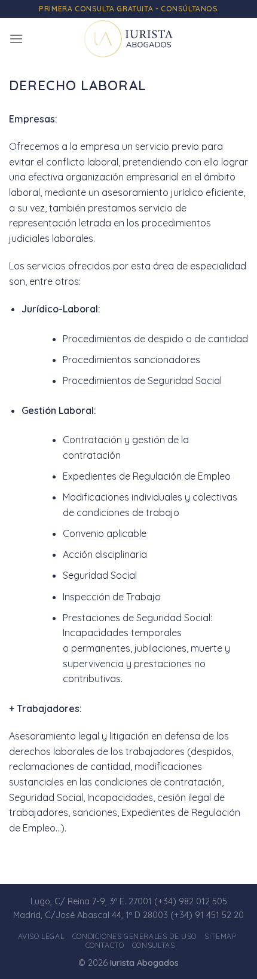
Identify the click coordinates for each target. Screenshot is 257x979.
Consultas (153, 945)
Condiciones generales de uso (134, 936)
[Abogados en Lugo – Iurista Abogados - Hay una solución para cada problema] (128, 39)
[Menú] (16, 38)
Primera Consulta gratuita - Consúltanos (128, 8)
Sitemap (220, 936)
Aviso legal (41, 936)
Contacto (104, 945)
